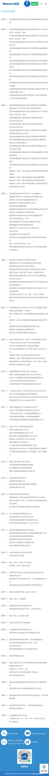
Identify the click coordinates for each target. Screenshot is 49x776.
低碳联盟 (34, 4)
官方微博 (34, 742)
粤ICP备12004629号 (12, 773)
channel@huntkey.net (38, 733)
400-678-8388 (13, 733)
